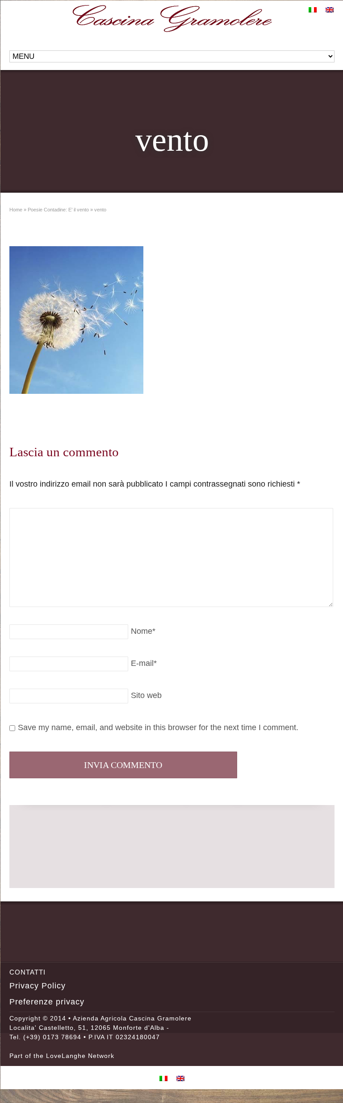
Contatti (27, 972)
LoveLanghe (66, 1055)
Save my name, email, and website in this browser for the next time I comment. (158, 727)
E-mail (144, 663)
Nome (143, 631)
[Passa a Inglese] (329, 9)
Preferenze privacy (46, 1001)
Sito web (146, 695)
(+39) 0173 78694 (52, 1037)
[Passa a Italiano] (312, 9)
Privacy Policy (37, 985)
